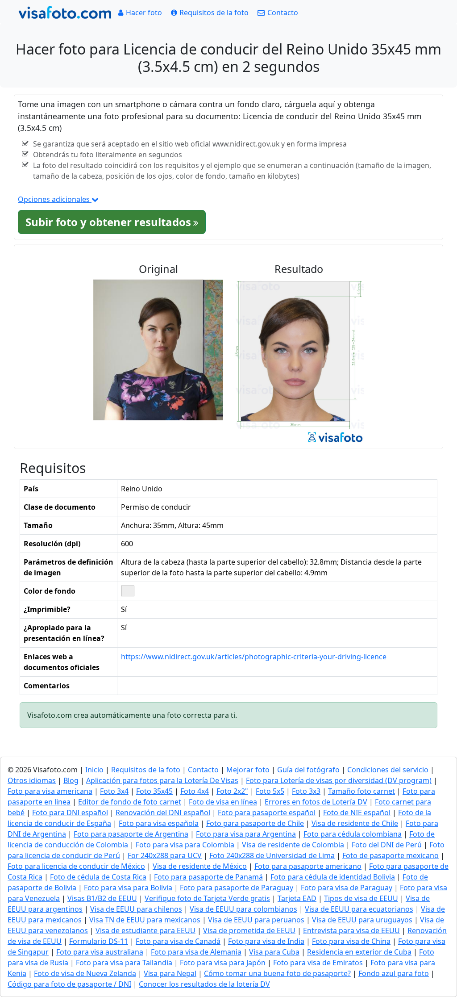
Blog (71, 780)
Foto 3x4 (114, 791)
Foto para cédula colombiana (352, 834)
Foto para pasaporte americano (307, 866)
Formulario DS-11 (98, 941)
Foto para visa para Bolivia (128, 887)
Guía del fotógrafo (308, 770)
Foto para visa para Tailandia (124, 963)
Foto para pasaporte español (267, 812)
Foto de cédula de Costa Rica (98, 877)
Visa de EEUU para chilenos (136, 909)
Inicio (94, 770)
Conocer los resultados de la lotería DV (204, 984)
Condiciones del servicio (387, 770)
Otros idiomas (32, 780)
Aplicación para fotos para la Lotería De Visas (162, 780)
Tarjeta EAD (297, 898)
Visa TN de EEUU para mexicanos (144, 920)
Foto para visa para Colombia (185, 845)
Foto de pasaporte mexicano (390, 855)
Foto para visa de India (266, 941)
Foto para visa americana (50, 791)
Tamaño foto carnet (361, 791)
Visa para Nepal (170, 973)
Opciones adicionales (54, 199)
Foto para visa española (159, 823)
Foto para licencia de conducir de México (76, 866)
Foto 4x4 (194, 791)
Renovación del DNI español (163, 812)
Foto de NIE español (357, 812)
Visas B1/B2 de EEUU (102, 898)
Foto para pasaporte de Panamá (208, 877)
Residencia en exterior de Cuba (359, 952)
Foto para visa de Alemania (196, 952)
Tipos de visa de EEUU (361, 898)
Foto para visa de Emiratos (318, 963)
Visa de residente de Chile (355, 823)
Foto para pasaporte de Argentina (131, 834)
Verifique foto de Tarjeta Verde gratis (207, 898)
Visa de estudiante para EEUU (145, 930)
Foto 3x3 (306, 791)
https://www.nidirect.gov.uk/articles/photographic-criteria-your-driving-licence (253, 657)
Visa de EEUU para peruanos (256, 920)
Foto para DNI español (70, 812)
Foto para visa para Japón (223, 963)
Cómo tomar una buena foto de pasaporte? (277, 973)
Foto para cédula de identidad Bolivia (332, 877)
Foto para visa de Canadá (178, 941)
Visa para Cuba (274, 952)
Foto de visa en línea (223, 802)
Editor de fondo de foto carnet (129, 802)
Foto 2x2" (232, 791)
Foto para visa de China (351, 941)
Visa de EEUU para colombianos (243, 909)
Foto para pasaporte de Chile (255, 823)
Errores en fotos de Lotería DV (316, 802)
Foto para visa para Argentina (246, 834)
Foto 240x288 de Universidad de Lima (272, 855)
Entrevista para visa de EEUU (351, 930)
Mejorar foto (248, 770)
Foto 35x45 (154, 791)
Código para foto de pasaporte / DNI (69, 984)
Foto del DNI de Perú (387, 845)
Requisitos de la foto (145, 770)
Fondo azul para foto (393, 973)
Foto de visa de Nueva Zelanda (85, 973)
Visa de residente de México (200, 866)
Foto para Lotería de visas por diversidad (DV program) (339, 780)
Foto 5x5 (270, 791)
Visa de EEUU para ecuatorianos (359, 909)
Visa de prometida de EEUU (249, 930)
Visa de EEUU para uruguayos (362, 920)
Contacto (203, 770)
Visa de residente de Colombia (293, 845)
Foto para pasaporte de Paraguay (236, 887)
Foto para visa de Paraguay (346, 887)
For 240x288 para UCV (165, 855)
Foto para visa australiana (99, 952)
